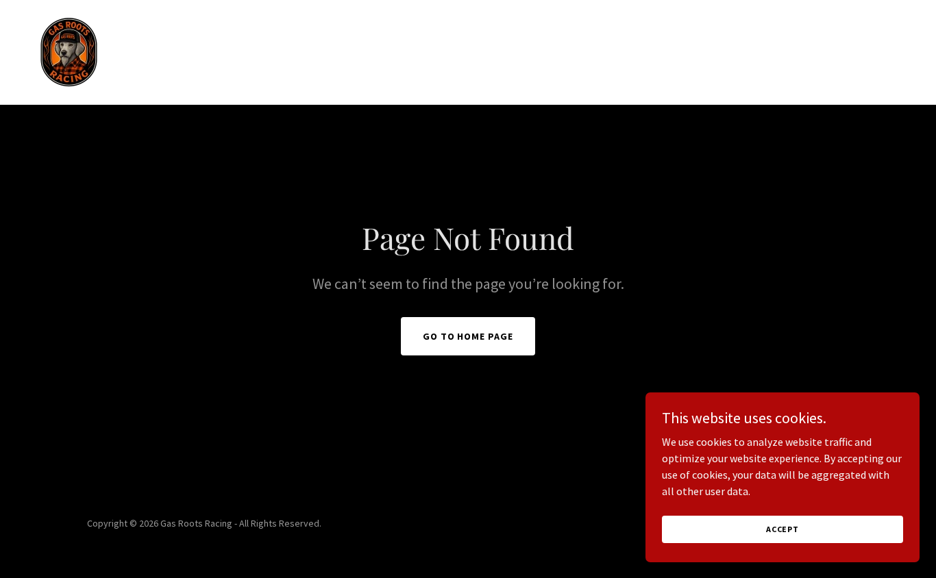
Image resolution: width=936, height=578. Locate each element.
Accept (782, 529)
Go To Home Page (468, 336)
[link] (69, 51)
